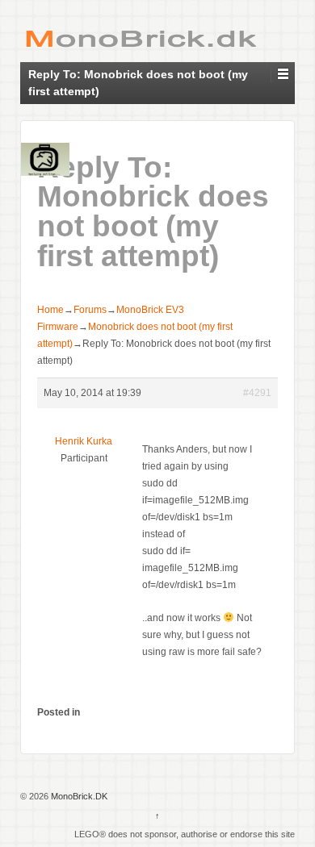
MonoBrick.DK (77, 796)
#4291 (257, 392)
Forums (90, 309)
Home (50, 309)
